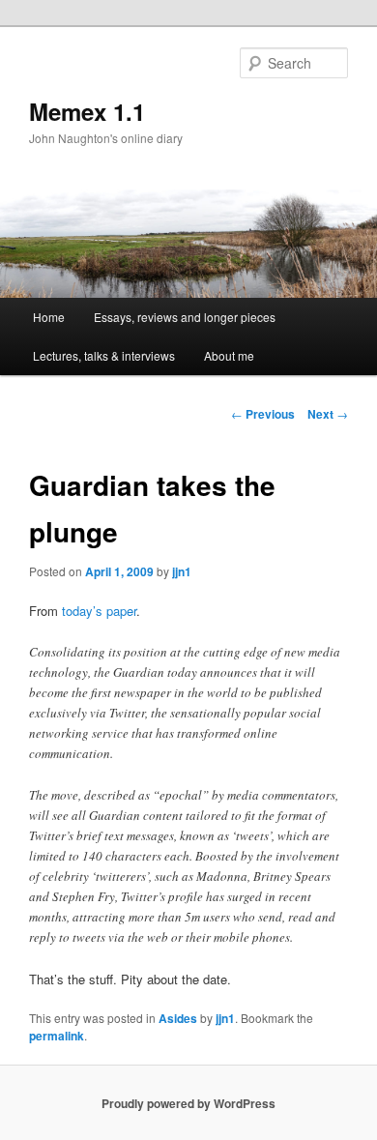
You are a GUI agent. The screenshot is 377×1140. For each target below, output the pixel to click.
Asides (178, 1018)
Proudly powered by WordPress (189, 1103)
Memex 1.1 (87, 111)
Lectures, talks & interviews (104, 355)
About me (229, 355)
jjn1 (181, 571)
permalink (56, 1035)
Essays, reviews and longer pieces (185, 316)
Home (49, 316)
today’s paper (99, 610)
